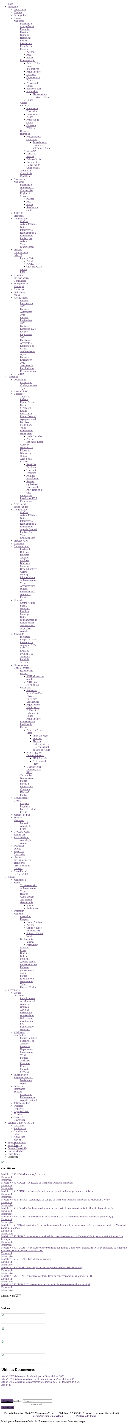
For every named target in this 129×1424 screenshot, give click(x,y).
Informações (26, 495)
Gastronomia (26, 902)
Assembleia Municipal (19, 180)
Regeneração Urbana (26, 672)
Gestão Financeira (25, 104)
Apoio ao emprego (24, 1005)
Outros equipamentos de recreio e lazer (28, 620)
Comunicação (21, 218)
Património (25, 549)
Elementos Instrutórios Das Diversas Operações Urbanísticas (34, 696)
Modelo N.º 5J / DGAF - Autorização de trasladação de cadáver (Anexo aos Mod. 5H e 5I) (46, 1276)
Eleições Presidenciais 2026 (26, 303)
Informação (7, 1180)
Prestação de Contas (32, 84)
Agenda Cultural (28, 529)
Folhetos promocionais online (27, 970)
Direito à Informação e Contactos (26, 786)
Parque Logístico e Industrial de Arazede (28, 1041)
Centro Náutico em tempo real (34, 929)
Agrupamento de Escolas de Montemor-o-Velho (28, 423)
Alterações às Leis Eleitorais (27, 367)
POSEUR (31, 263)
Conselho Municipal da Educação (26, 447)
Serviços (24, 1072)
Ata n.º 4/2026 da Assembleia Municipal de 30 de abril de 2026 (32, 1376)
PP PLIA (37, 738)
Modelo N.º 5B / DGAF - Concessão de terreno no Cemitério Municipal (37, 1182)
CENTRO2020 (34, 266)
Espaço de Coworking (19, 853)
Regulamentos (33, 71)
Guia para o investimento (26, 1019)
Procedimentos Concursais (33, 138)
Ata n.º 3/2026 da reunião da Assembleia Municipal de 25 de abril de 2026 (38, 1379)
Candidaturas (26, 501)
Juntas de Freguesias (19, 214)
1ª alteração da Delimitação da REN (33, 769)
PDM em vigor (40, 735)
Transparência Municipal (21, 285)
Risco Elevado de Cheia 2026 (21, 872)
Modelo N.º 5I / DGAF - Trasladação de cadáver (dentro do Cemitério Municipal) (41, 1267)
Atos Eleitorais (21, 297)
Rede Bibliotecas (28, 569)
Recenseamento (28, 371)
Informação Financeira (32, 110)
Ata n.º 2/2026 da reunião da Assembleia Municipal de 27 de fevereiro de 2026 (40, 1382)
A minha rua (20, 1128)
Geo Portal (19, 1125)
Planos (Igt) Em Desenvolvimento (35, 754)
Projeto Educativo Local (34, 440)
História (18, 12)
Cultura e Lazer (21, 546)
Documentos (32, 162)
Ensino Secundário (25, 406)
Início (10, 4)
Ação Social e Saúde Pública (21, 505)
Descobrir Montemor (19, 912)
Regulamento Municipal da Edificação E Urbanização (33, 708)
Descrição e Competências (27, 25)
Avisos (23, 241)
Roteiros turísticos (24, 553)
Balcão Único (21, 391)
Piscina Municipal (25, 607)
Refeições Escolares (31, 466)
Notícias (24, 221)
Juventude (19, 634)
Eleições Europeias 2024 (28, 327)
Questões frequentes (19, 1107)
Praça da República (25, 805)
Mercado (24, 823)
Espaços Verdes (28, 987)
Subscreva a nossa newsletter (15, 1404)
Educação (19, 393)
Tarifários (31, 74)
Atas (28, 54)
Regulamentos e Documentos (28, 234)
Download (6, 1177)
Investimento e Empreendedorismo (23, 1076)
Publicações (26, 238)
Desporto (18, 600)
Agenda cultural (28, 961)
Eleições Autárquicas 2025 (26, 312)
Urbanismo (25, 687)
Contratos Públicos (31, 126)
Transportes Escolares (32, 471)
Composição (26, 190)
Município (13, 6)
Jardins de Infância (25, 398)
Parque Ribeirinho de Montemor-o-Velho (27, 980)
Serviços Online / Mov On (21, 1122)
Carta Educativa (34, 436)
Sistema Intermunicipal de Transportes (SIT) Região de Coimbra (22, 863)
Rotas (23, 950)
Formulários (32, 91)
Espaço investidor (19, 994)
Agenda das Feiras (26, 827)
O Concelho (20, 379)
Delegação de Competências (33, 166)
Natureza (24, 947)
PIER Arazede (40, 758)
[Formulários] (4, 1162)
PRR (22, 272)
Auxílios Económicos (32, 477)
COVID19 (19, 374)
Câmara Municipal (19, 19)
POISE (30, 261)
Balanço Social (33, 88)
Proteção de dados (86, 1416)
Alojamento (26, 899)
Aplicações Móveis (19, 1138)
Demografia (20, 15)
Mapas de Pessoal (31, 155)
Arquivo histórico (24, 559)
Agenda (30, 52)
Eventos (24, 597)
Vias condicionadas (27, 245)
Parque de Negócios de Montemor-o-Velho (26, 1050)
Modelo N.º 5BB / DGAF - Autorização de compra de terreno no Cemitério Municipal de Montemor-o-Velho (55, 1199)
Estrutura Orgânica (24, 33)
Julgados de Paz (22, 814)
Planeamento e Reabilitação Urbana (27, 724)
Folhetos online (27, 1097)
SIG (22, 1023)
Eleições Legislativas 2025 (26, 320)
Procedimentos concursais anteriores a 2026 (41, 145)
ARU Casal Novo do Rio (32, 683)
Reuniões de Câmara (26, 47)
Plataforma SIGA (28, 498)
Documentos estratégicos (26, 432)
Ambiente (19, 543)
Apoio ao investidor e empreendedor (27, 1012)
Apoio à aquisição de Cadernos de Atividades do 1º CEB (34, 487)
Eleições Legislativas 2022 (26, 360)
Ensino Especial (28, 416)
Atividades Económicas (20, 1033)
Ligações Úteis (21, 1111)
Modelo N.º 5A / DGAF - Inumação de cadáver (25, 1174)
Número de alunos (25, 454)
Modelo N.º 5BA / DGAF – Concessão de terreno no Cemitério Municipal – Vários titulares (47, 1191)
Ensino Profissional (26, 412)
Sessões (24, 196)
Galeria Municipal (25, 573)
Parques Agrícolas (25, 1059)
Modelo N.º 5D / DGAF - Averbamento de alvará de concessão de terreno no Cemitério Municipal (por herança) (57, 1216)
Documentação (27, 60)
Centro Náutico (27, 602)
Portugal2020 (27, 258)
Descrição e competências (27, 186)
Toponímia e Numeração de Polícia (27, 778)
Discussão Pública (25, 793)
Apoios (23, 843)
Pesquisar (7, 1401)
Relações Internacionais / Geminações (21, 278)
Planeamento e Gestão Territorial (41, 95)
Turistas (11, 877)
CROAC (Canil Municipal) (22, 833)
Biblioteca (25, 636)
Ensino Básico (27, 402)
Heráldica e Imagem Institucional (26, 40)
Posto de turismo (28, 964)
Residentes (13, 376)
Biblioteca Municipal (25, 564)
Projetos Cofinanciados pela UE (21, 252)
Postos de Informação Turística (19, 1089)
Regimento (25, 193)
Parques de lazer (28, 639)
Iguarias (30, 905)
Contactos (19, 289)
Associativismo (21, 837)
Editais (29, 57)
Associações (26, 840)
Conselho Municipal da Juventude (26, 654)
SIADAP (31, 150)
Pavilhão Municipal (25, 612)
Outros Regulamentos (33, 717)
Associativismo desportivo (27, 627)
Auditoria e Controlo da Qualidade (26, 173)
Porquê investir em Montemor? (27, 1000)
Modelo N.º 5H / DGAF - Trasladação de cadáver (26, 1259)
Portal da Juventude (25, 660)
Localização (20, 9)
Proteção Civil (21, 540)
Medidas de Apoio (26, 1081)
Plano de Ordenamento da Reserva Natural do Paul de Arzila (41, 745)
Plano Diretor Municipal (27, 1028)
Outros (29, 100)
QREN (23, 269)
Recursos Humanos (25, 132)
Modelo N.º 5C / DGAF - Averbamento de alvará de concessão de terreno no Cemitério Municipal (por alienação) (57, 1208)
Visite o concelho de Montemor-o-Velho (28, 888)
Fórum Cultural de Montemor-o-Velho (28, 580)
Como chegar (27, 896)
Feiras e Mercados (19, 819)
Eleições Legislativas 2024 (26, 334)
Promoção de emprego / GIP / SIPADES (28, 645)
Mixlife (89, 1421)
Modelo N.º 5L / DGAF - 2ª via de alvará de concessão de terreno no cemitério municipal (45, 1284)
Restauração (32, 908)
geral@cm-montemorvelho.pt (48, 1416)
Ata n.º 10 (6, 1384)
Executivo (25, 29)
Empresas (25, 1063)
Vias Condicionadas (27, 536)
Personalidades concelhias (27, 593)
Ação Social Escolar (26, 460)
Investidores (14, 990)
